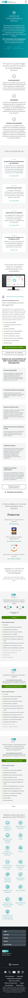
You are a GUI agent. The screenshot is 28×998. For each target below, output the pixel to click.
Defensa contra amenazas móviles (7, 840)
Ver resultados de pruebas (14, 541)
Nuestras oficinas (6, 955)
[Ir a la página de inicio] (5, 951)
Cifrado (20, 839)
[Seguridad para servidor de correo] (20, 864)
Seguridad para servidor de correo (20, 867)
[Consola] (20, 849)
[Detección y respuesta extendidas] (7, 876)
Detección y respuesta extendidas (7, 879)
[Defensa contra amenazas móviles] (7, 837)
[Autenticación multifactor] (20, 876)
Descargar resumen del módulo (15, 296)
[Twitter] (9, 972)
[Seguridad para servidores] (20, 825)
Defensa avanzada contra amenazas (7, 853)
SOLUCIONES (7, 48)
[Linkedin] (18, 972)
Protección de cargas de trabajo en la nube (7, 904)
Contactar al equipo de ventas (14, 662)
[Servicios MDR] (20, 889)
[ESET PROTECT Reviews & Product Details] (14, 551)
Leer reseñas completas (14, 558)
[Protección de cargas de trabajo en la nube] (7, 901)
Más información (14, 524)
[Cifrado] (20, 837)
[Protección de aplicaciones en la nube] (7, 864)
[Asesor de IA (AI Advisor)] (20, 901)
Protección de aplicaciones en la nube (7, 867)
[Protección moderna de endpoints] (7, 825)
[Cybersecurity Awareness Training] (7, 913)
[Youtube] (14, 972)
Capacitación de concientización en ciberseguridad (7, 917)
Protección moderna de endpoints (7, 828)
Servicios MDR (20, 890)
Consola (20, 851)
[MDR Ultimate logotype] (14, 644)
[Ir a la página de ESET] (9, 2)
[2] (14, 806)
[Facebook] (5, 972)
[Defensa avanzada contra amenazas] (7, 849)
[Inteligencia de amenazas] (7, 889)
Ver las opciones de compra (14, 347)
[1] (13, 806)
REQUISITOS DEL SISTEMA (18, 48)
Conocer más (14, 250)
